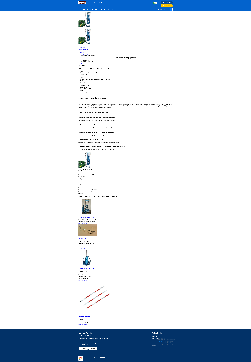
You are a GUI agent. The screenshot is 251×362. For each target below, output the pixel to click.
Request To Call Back (83, 49)
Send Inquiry (167, 5)
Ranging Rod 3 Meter (84, 316)
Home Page (83, 9)
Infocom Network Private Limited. (100, 358)
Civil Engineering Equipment (86, 54)
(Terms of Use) (102, 357)
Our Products (103, 9)
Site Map (154, 345)
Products (82, 52)
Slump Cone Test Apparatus (86, 268)
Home (81, 51)
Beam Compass (82, 238)
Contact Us (113, 9)
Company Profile (93, 9)
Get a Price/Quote (82, 63)
